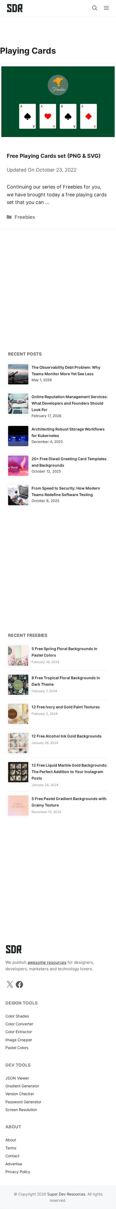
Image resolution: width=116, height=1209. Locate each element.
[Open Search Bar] (95, 8)
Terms (10, 1148)
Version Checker (19, 1093)
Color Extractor (18, 1031)
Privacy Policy (17, 1171)
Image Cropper (18, 1039)
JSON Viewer (17, 1078)
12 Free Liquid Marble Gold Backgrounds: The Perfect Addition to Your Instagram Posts (69, 771)
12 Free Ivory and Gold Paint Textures (66, 707)
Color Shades (17, 1016)
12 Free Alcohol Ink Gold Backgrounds (67, 736)
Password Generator (23, 1101)
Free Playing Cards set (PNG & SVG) (54, 156)
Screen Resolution (21, 1109)
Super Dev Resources (66, 1194)
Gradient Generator (22, 1086)
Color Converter (19, 1024)
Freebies (25, 217)
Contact (12, 1155)
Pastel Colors (16, 1047)
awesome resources (47, 962)
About (10, 1140)
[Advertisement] (58, 28)
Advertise (13, 1164)
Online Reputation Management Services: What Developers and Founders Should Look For (70, 403)
